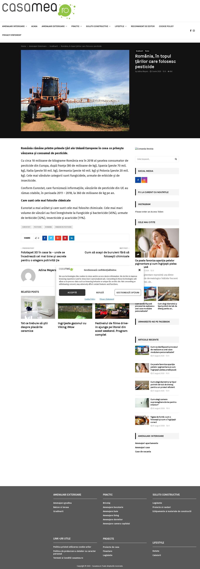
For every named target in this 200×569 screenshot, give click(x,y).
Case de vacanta (143, 451)
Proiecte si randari (162, 507)
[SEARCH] (176, 159)
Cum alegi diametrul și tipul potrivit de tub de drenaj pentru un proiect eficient (163, 384)
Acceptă (72, 292)
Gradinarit (139, 51)
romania (48, 227)
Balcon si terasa (61, 507)
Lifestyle (119, 26)
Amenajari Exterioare (53, 26)
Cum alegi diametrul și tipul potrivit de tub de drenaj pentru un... (167, 306)
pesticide (37, 227)
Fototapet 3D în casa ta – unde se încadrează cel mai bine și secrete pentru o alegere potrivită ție (43, 256)
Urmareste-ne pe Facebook (154, 321)
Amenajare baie (110, 511)
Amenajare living (111, 515)
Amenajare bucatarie (113, 507)
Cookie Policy (90, 299)
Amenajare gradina (62, 503)
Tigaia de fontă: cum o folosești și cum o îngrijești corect (163, 419)
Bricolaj (106, 503)
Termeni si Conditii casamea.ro (68, 558)
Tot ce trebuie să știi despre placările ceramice (34, 327)
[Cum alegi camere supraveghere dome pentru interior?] (142, 402)
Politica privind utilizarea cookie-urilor (72, 547)
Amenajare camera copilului (116, 523)
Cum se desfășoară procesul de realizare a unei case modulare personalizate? (144, 307)
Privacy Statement (107, 299)
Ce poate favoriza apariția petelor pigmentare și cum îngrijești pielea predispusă (156, 263)
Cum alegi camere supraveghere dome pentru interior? (163, 402)
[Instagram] (194, 31)
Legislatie (107, 555)
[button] (139, 270)
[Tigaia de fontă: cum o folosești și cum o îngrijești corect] (142, 420)
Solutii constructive (97, 26)
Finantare (107, 551)
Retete (156, 551)
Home (147, 51)
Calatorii (157, 555)
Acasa (34, 26)
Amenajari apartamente (146, 443)
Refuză (100, 292)
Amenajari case (142, 447)
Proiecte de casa (111, 547)
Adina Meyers (143, 71)
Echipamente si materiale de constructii (172, 511)
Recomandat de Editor (143, 26)
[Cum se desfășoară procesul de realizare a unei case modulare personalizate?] (145, 294)
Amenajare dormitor (113, 519)
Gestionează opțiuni (127, 292)
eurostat (26, 227)
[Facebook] (191, 31)
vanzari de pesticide (63, 227)
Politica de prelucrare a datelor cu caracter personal (74, 552)
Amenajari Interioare (13, 26)
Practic (75, 26)
